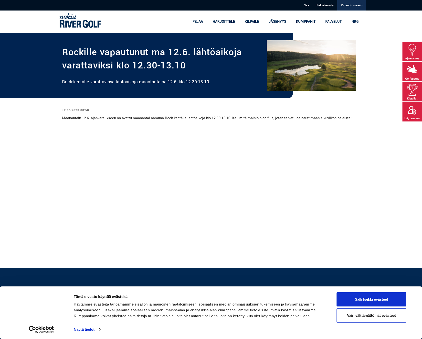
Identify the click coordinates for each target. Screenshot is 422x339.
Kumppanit (306, 21)
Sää (306, 5)
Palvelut (333, 21)
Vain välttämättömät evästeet (371, 315)
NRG (355, 21)
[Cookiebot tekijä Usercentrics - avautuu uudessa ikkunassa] (41, 329)
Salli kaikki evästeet (371, 299)
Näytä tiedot (84, 329)
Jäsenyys (277, 21)
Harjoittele (224, 21)
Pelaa (197, 21)
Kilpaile (252, 21)
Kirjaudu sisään (351, 5)
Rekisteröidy (325, 5)
